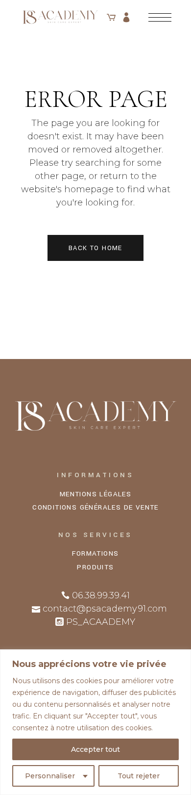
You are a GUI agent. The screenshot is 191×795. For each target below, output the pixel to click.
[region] (95, 722)
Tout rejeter (139, 775)
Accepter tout (95, 749)
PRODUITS (95, 567)
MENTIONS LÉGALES (95, 494)
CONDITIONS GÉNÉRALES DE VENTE (95, 507)
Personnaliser (50, 775)
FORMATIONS (95, 553)
